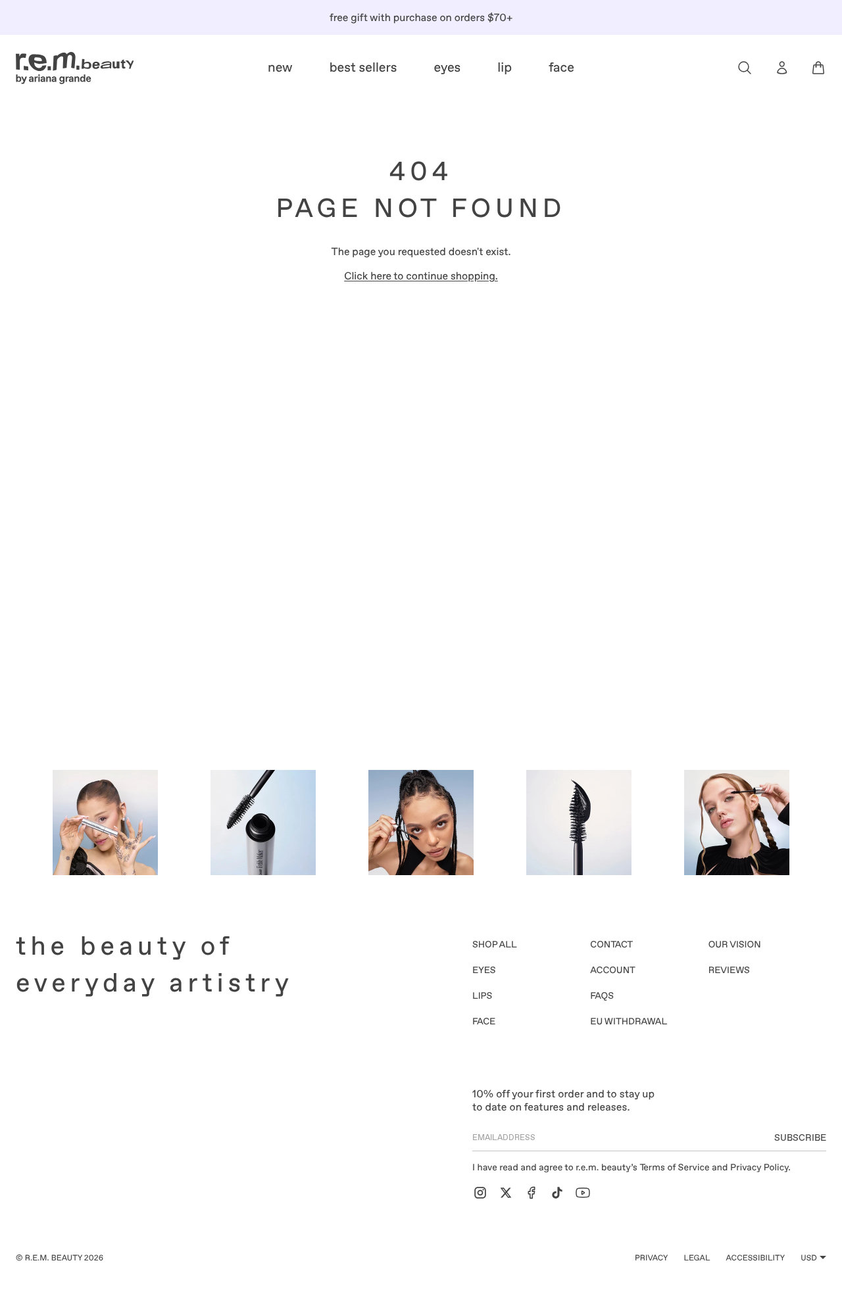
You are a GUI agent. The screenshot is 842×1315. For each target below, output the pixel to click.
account (612, 970)
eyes (484, 970)
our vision (734, 945)
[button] (745, 68)
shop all (494, 945)
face (483, 1021)
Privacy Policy (759, 1167)
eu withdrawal (628, 1021)
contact (611, 945)
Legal (696, 1257)
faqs (602, 996)
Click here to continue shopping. (421, 276)
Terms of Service (675, 1167)
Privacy (651, 1257)
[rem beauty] (75, 68)
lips (482, 996)
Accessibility (755, 1257)
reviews (729, 970)
